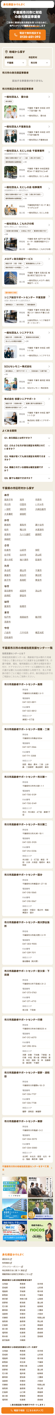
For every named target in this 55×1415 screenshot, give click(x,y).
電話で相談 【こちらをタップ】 (29, 1410)
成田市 (23, 591)
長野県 (5, 1303)
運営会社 (6, 1259)
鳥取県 (5, 1321)
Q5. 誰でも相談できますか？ (18, 478)
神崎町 (7, 539)
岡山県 (40, 1321)
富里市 (7, 575)
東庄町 (38, 575)
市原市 (38, 499)
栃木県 (40, 1291)
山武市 (23, 550)
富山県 (40, 1303)
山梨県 (40, 1299)
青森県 (22, 1284)
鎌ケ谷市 (39, 525)
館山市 (23, 570)
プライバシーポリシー (11, 1267)
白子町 (7, 555)
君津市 (7, 534)
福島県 (5, 1291)
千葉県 (40, 1295)
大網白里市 (40, 509)
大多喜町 (8, 514)
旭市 (22, 499)
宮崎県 (40, 1336)
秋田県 (22, 1288)
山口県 (22, 1325)
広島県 (5, 1325)
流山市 (38, 591)
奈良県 (22, 1318)
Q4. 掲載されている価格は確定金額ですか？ (23, 469)
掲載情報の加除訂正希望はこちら (16, 1274)
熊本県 (5, 1336)
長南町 (23, 580)
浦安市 (23, 509)
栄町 (37, 550)
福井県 (22, 1306)
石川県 (5, 1306)
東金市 (38, 580)
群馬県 (5, 1295)
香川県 (5, 1329)
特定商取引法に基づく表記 (13, 1270)
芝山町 (38, 555)
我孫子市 (8, 499)
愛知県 (22, 1310)
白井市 (23, 555)
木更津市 (39, 529)
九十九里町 (25, 534)
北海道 (5, 1284)
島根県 (22, 1321)
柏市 (6, 529)
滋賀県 (5, 1314)
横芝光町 (39, 632)
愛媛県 (22, 1329)
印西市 (23, 504)
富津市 (7, 606)
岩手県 (40, 1284)
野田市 (23, 595)
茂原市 (7, 622)
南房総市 (24, 617)
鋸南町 (38, 534)
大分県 (22, 1336)
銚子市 (7, 580)
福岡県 (5, 1333)
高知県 (40, 1329)
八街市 (7, 632)
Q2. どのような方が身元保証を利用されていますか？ (24, 447)
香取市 (23, 525)
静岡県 (5, 1310)
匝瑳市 (38, 559)
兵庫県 (5, 1318)
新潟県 (22, 1303)
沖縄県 (22, 1340)
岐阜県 (40, 1306)
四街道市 (8, 637)
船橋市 (23, 606)
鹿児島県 (6, 1340)
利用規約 (6, 1263)
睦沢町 (38, 617)
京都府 (22, 1314)
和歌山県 (41, 1318)
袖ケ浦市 (24, 559)
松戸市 (7, 617)
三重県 (40, 1310)
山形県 (40, 1288)
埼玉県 (22, 1295)
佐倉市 (7, 550)
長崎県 (40, 1333)
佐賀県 (22, 1333)
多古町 (7, 570)
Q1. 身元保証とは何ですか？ (18, 438)
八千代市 (24, 632)
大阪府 (40, 1314)
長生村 (23, 575)
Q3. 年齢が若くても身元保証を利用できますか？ (24, 458)
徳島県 (40, 1325)
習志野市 (8, 591)
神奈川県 (23, 1299)
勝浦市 (7, 525)
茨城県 (22, 1291)
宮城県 (5, 1288)
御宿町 (23, 514)
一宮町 (7, 509)
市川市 (7, 504)
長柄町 (7, 595)
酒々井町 (8, 559)
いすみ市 (39, 504)
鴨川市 (23, 529)
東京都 (5, 1299)
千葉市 (38, 570)
